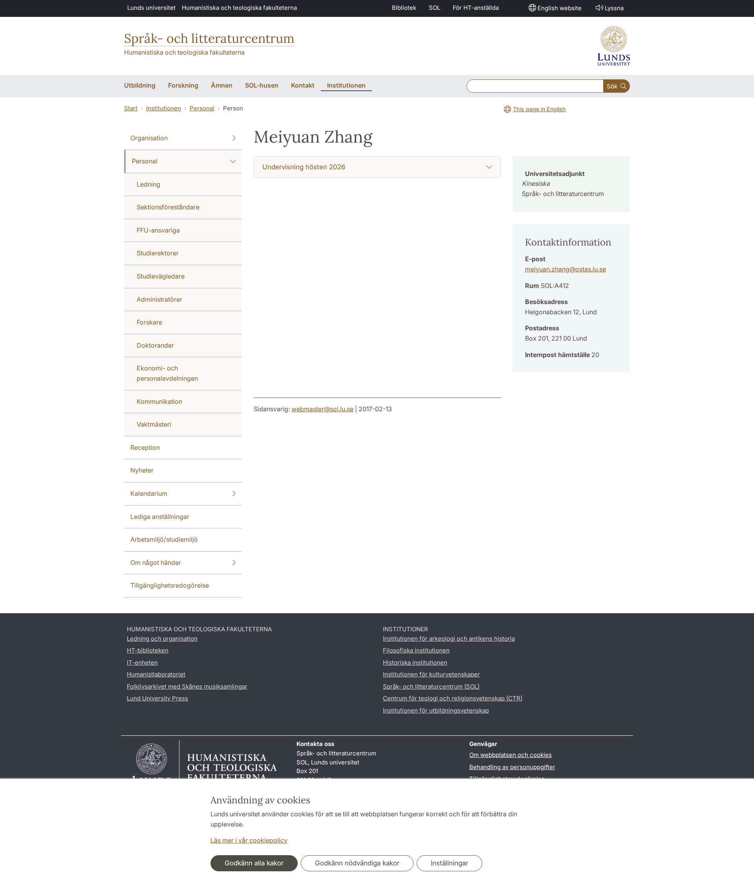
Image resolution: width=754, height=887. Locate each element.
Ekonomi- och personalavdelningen (167, 373)
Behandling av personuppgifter (512, 767)
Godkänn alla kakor (254, 863)
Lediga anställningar (159, 516)
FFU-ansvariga (158, 230)
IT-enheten (142, 662)
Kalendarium (148, 493)
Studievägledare (161, 276)
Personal (202, 108)
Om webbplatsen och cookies (510, 755)
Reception (145, 447)
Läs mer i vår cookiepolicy (248, 840)
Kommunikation (159, 401)
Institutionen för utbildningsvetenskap (436, 710)
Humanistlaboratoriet (156, 674)
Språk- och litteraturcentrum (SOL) (431, 686)
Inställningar (449, 863)
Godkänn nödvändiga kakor (357, 863)
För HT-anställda (476, 7)
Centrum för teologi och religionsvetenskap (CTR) (452, 698)
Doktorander (155, 345)
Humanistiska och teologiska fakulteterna (239, 7)
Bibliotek (404, 7)
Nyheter (142, 470)
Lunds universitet (151, 7)
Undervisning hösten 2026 (303, 167)
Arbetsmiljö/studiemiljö (164, 539)
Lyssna (614, 8)
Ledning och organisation (162, 638)
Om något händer (155, 562)
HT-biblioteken (147, 650)
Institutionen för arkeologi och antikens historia (449, 638)
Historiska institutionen (415, 662)
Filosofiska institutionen (416, 650)
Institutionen (163, 108)
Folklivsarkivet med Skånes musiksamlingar (187, 686)
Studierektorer (158, 253)
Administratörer (159, 299)
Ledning (148, 184)
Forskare (149, 322)
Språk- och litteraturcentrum (209, 38)
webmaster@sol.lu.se (322, 409)
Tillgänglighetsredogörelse (169, 585)
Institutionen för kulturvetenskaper (431, 674)
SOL (434, 7)
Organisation (149, 138)
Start (130, 108)
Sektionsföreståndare (168, 207)
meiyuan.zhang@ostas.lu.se (565, 269)
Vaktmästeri (154, 424)
